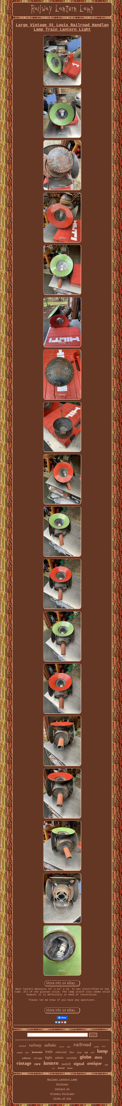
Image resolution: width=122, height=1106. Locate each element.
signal (79, 1063)
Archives (62, 1084)
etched (22, 1046)
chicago (38, 1057)
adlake (50, 1045)
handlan (61, 1047)
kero (27, 1052)
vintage (23, 1063)
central (19, 1052)
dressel (61, 1068)
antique (94, 1063)
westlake (71, 1057)
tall (86, 1052)
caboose (26, 1058)
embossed (61, 1052)
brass (70, 1068)
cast (53, 1068)
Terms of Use (62, 1098)
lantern (50, 1063)
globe (86, 1057)
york (106, 1065)
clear (103, 1046)
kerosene (37, 1052)
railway (35, 1045)
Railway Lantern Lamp (62, 1079)
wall (92, 1052)
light (48, 1057)
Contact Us (62, 1089)
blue (71, 1052)
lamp (102, 1051)
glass (69, 1047)
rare (37, 1064)
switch (66, 1064)
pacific (96, 1047)
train (49, 1051)
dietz (98, 1057)
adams (59, 1057)
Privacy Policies (62, 1093)
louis (79, 1052)
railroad (82, 1044)
